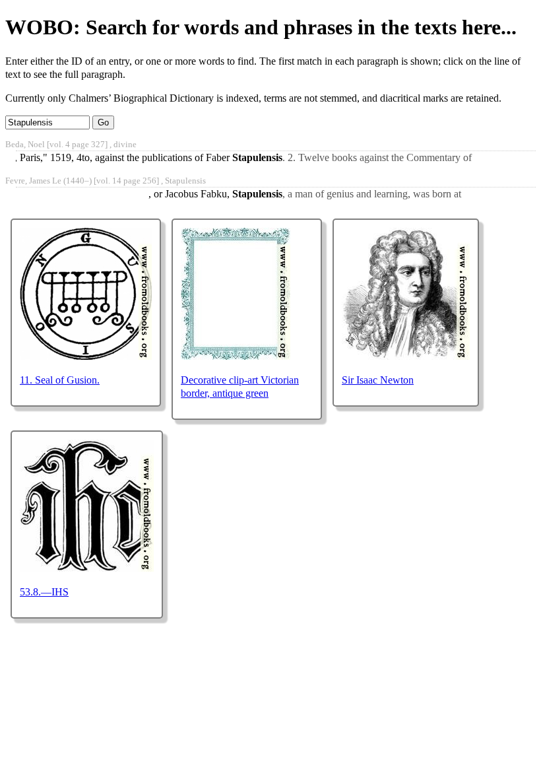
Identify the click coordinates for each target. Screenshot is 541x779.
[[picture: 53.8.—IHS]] (87, 568)
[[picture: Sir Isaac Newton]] (406, 356)
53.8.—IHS (44, 591)
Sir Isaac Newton (378, 380)
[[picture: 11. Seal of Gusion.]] (86, 356)
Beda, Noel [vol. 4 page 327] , (71, 144)
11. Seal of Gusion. (60, 380)
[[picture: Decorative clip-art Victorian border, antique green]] (235, 356)
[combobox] (47, 122)
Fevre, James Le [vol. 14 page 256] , (105, 181)
